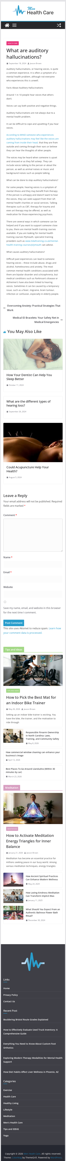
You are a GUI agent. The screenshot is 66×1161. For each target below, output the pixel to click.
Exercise (7, 1090)
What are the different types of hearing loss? (28, 403)
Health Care (12, 43)
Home (6, 988)
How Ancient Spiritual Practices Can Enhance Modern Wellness (42, 878)
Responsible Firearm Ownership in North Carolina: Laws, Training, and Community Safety (42, 735)
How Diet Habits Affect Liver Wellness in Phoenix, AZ (30, 1071)
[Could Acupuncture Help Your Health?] (32, 425)
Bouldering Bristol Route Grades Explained (25, 1019)
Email (7, 572)
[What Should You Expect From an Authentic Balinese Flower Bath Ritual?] (13, 915)
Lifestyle (8, 1109)
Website (8, 587)
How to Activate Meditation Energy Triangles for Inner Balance (30, 841)
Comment (10, 515)
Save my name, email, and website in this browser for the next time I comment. (32, 610)
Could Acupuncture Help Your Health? (27, 469)
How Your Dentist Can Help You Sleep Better (29, 377)
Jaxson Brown (35, 63)
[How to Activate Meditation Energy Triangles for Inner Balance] (32, 808)
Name (7, 557)
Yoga (5, 1135)
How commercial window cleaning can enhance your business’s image (33, 754)
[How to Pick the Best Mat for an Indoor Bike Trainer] (32, 670)
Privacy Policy (10, 994)
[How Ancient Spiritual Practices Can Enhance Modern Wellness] (13, 880)
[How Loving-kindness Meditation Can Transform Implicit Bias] (13, 896)
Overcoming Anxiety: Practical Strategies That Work (33, 308)
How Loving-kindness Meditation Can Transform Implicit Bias (42, 894)
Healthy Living (11, 1103)
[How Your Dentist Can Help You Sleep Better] (32, 341)
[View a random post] (59, 25)
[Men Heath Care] (7, 25)
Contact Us (9, 1001)
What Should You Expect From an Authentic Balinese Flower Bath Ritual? (43, 912)
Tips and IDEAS (13, 691)
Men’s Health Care (13, 1122)
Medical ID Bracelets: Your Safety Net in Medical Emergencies (36, 320)
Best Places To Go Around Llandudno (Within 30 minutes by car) (30, 770)
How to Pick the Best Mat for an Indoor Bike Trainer (31, 700)
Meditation (12, 829)
